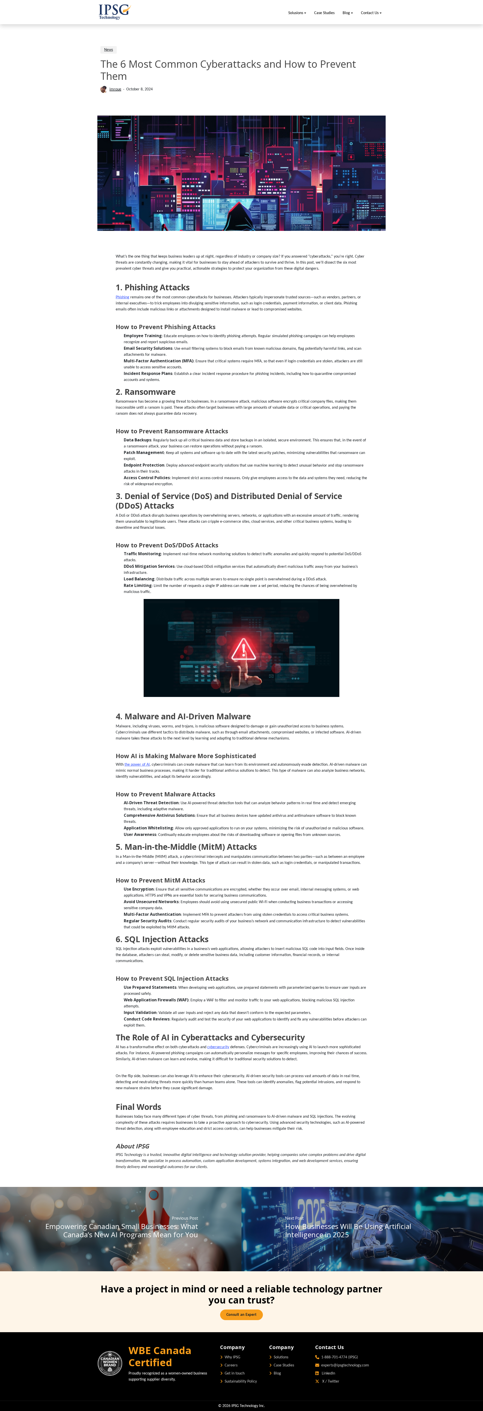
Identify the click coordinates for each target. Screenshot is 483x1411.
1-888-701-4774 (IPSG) (339, 1357)
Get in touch (235, 1373)
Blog (277, 1373)
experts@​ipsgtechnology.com (345, 1365)
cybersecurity (218, 1047)
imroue (115, 89)
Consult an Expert (241, 1315)
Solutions (281, 1357)
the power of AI (137, 765)
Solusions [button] (295, 13)
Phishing (122, 297)
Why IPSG (232, 1357)
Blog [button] (346, 13)
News (108, 50)
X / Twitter (330, 1382)
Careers (231, 1365)
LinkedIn (328, 1373)
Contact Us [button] (370, 13)
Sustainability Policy (241, 1382)
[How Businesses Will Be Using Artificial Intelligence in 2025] (362, 1229)
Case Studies (324, 13)
